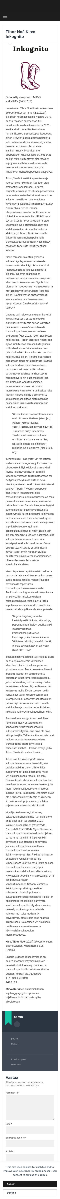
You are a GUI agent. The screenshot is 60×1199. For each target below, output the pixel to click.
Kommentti (13, 1093)
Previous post (18, 1059)
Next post (16, 1064)
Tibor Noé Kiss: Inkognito (20, 34)
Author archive (17, 1024)
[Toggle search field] (55, 16)
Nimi (9, 1124)
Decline (11, 1192)
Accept (11, 1184)
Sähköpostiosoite (16, 1138)
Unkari (14, 1044)
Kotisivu (10, 1151)
